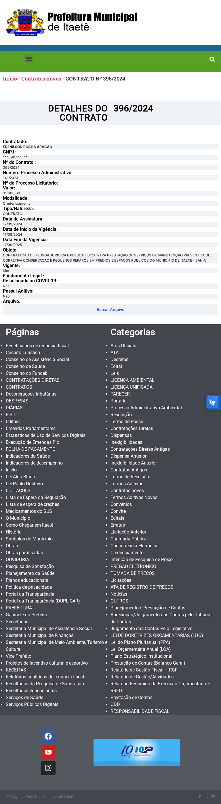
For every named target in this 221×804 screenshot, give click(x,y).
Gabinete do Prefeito (26, 614)
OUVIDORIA (17, 559)
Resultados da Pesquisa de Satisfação (45, 683)
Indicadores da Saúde (28, 456)
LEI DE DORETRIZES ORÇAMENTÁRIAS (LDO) (156, 635)
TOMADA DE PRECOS (132, 573)
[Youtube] (48, 752)
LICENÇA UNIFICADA (131, 387)
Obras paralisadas (24, 552)
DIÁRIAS (14, 407)
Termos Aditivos (126, 483)
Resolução (121, 414)
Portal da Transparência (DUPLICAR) (43, 601)
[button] (28, 58)
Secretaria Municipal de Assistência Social (49, 628)
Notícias (118, 594)
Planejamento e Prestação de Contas (147, 608)
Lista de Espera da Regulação (36, 497)
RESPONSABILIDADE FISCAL (139, 711)
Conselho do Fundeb (26, 373)
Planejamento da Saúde (30, 573)
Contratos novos (41, 78)
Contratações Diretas (131, 428)
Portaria (118, 401)
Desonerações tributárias (31, 394)
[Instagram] (48, 768)
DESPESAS (17, 401)
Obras (12, 545)
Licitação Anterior (128, 532)
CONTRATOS (19, 387)
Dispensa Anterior (128, 456)
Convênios (121, 504)
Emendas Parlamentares (31, 428)
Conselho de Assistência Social (37, 359)
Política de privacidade (29, 587)
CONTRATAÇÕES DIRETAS (33, 380)
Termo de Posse (126, 421)
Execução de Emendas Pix (32, 442)
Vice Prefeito (18, 656)
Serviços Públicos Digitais (32, 704)
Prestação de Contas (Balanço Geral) (147, 663)
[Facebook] (48, 736)
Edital (116, 366)
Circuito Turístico (23, 352)
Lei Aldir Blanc (20, 476)
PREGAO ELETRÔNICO (133, 566)
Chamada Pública (128, 539)
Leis (114, 373)
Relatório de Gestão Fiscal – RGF (144, 670)
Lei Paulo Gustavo (24, 483)
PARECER (120, 394)
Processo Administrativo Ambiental (146, 407)
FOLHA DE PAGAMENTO (31, 449)
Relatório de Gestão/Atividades (142, 677)
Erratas (117, 525)
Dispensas (121, 435)
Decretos (119, 359)
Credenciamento (127, 552)
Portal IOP (207, 797)
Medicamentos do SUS (29, 511)
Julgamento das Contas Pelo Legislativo (151, 628)
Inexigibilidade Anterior (133, 463)
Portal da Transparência (30, 594)
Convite (118, 511)
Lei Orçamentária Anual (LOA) (140, 649)
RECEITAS (16, 670)
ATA (114, 352)
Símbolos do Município (29, 539)
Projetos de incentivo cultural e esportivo (47, 663)
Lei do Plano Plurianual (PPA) (140, 642)
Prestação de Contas (131, 697)
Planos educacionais (27, 580)
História (14, 532)
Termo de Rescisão (129, 476)
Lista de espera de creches (32, 504)
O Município (18, 518)
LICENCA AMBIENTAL (132, 380)
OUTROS (119, 601)
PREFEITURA (19, 608)
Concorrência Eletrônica (134, 545)
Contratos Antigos (128, 470)
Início (10, 78)
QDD (115, 704)
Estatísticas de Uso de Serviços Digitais (45, 435)
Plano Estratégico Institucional (141, 656)
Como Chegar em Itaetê (29, 525)
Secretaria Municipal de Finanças (39, 635)
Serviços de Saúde (24, 697)
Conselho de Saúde (25, 366)
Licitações (120, 580)
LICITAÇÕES (18, 490)
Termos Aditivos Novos (133, 497)
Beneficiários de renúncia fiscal (37, 345)
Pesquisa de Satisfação (30, 566)
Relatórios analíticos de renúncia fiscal (45, 677)
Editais (13, 421)
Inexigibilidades (126, 442)
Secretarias (17, 621)
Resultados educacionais (31, 690)
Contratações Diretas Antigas (140, 449)
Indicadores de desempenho (34, 463)
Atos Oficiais (123, 345)
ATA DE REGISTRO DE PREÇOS (142, 587)
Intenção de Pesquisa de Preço (141, 559)
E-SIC (11, 414)
